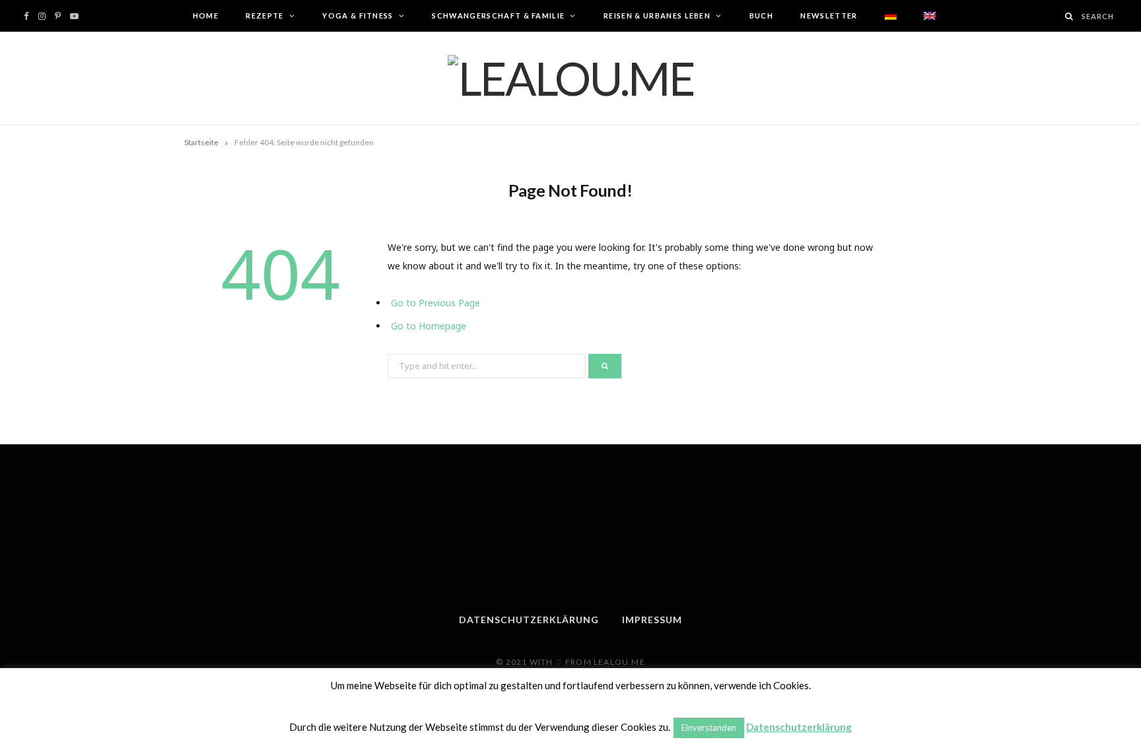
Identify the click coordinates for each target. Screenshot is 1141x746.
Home (206, 15)
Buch (761, 15)
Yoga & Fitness (357, 15)
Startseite (201, 142)
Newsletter (828, 15)
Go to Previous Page (435, 302)
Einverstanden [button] (708, 727)
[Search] (1069, 16)
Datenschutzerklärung (529, 619)
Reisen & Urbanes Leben (657, 15)
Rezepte (264, 15)
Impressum (652, 619)
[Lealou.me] (571, 78)
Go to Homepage (428, 326)
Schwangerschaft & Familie (498, 15)
